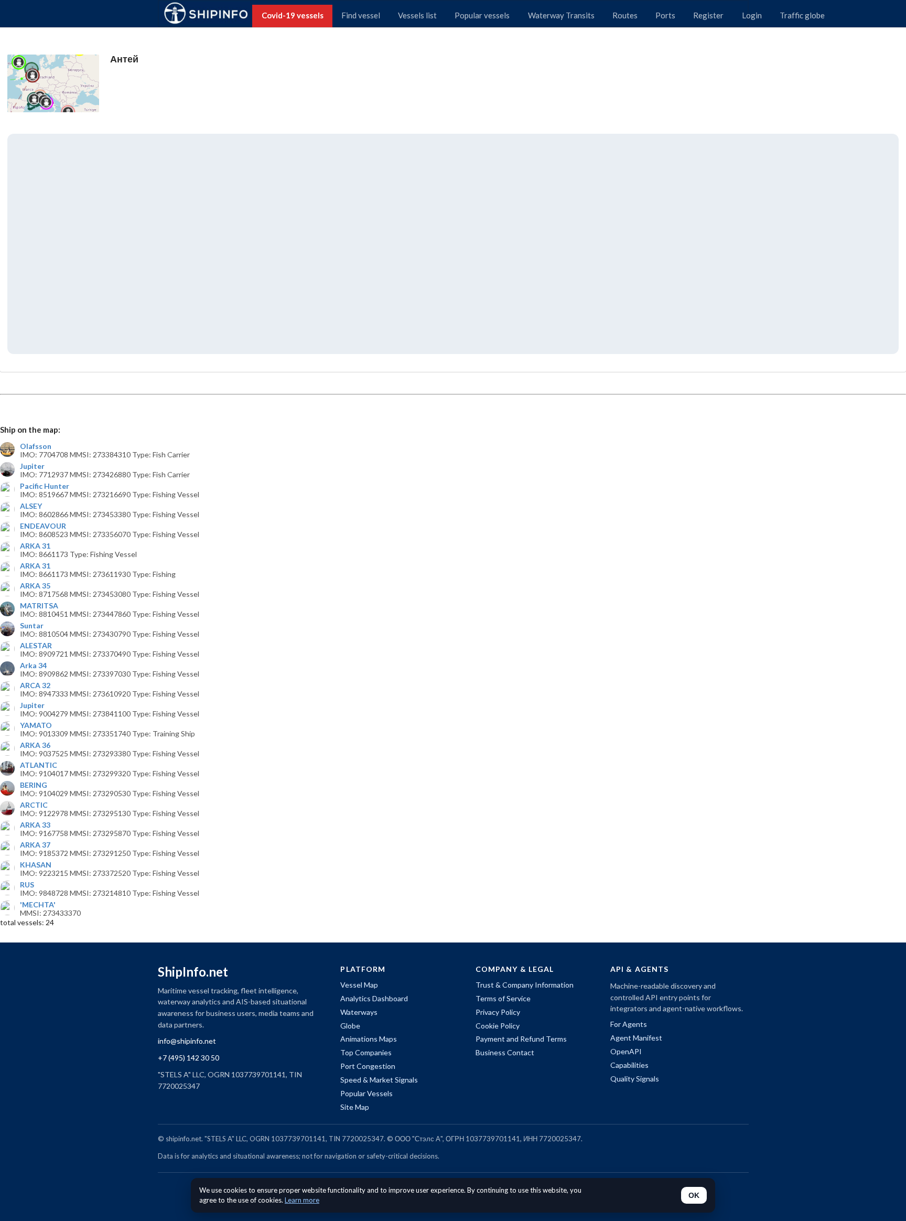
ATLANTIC (38, 765)
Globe (350, 1025)
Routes (625, 15)
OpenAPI (626, 1051)
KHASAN (35, 865)
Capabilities (629, 1065)
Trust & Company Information (525, 984)
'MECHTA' (38, 905)
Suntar (32, 626)
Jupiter (32, 466)
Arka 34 (33, 665)
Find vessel (360, 15)
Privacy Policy (498, 1012)
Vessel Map (359, 984)
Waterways (359, 1012)
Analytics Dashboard (374, 998)
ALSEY (31, 506)
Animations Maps (368, 1038)
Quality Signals (634, 1078)
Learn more (302, 1200)
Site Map (354, 1106)
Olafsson (35, 446)
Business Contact (505, 1052)
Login (752, 15)
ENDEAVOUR (43, 526)
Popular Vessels (366, 1093)
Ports (665, 15)
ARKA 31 (35, 546)
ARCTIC (34, 805)
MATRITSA (39, 606)
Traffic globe (802, 15)
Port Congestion (367, 1066)
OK (693, 1195)
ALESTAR (36, 645)
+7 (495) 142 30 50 (188, 1057)
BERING (33, 785)
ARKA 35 (35, 586)
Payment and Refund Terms (521, 1038)
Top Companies (366, 1052)
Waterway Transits (561, 15)
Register (708, 15)
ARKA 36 (35, 745)
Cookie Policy (498, 1025)
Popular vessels (482, 15)
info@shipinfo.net (187, 1040)
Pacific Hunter (44, 486)
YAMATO (36, 725)
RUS (27, 885)
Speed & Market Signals (379, 1079)
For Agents (628, 1024)
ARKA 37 (35, 845)
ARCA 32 (35, 685)
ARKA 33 (35, 825)
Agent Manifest (636, 1037)
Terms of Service (503, 998)
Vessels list (417, 15)
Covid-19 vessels (292, 15)
